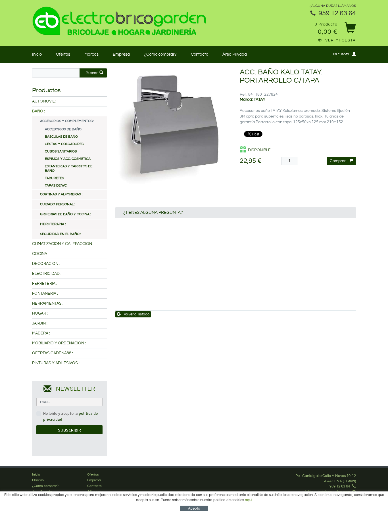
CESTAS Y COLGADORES (64, 144)
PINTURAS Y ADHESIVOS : (56, 363)
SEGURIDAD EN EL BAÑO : (60, 234)
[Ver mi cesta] (350, 30)
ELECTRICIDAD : (46, 274)
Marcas (91, 54)
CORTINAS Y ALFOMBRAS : (61, 194)
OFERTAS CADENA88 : (52, 353)
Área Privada (234, 54)
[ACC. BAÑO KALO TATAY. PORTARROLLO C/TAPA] (173, 126)
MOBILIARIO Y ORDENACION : (59, 343)
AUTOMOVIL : (44, 101)
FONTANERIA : (45, 294)
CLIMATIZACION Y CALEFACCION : (63, 244)
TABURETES (54, 178)
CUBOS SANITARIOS (61, 151)
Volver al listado (136, 314)
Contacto (199, 54)
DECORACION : (46, 264)
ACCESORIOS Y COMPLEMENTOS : (67, 121)
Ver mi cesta (340, 40)
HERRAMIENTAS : (47, 303)
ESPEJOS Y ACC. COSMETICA (68, 159)
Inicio (37, 54)
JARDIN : (39, 323)
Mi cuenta (341, 54)
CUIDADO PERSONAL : (57, 204)
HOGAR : (40, 313)
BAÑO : (38, 111)
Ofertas (63, 54)
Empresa (121, 54)
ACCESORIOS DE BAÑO (63, 129)
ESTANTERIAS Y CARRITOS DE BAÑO (68, 168)
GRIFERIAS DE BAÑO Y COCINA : (65, 214)
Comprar (338, 161)
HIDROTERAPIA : (53, 224)
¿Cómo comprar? (160, 54)
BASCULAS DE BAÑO (61, 137)
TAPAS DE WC (56, 185)
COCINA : (40, 254)
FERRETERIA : (44, 284)
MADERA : (41, 333)
